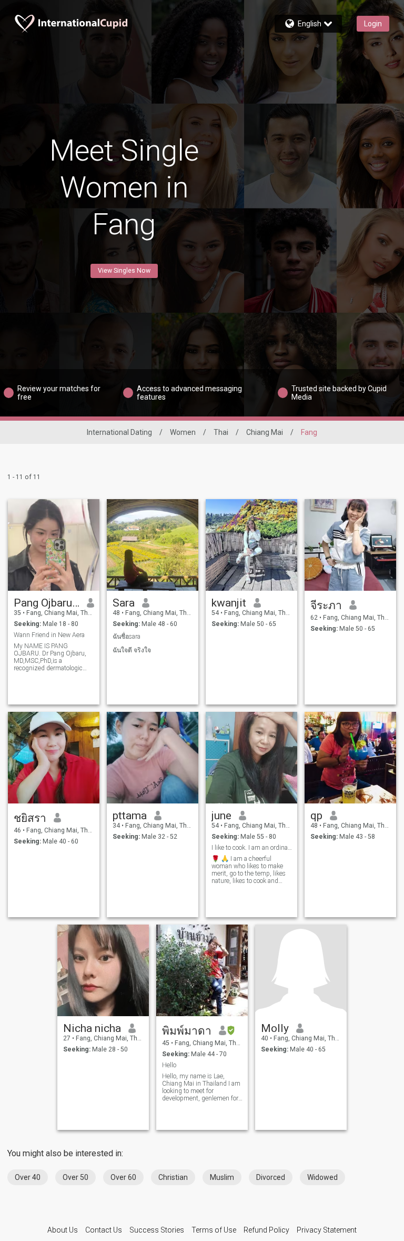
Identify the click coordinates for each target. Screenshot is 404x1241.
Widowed (322, 1177)
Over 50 (75, 1177)
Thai (221, 432)
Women (183, 432)
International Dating (119, 432)
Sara (124, 603)
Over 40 (28, 1177)
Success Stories (156, 1230)
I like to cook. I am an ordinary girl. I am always (251, 847)
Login (373, 23)
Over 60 (123, 1177)
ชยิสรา (30, 818)
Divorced (270, 1177)
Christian (173, 1177)
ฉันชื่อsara (126, 636)
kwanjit (228, 603)
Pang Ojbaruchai (46, 603)
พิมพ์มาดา (186, 1031)
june (221, 815)
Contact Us (103, 1230)
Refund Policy (266, 1230)
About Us (62, 1230)
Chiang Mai (264, 432)
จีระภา (326, 605)
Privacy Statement (327, 1230)
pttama (130, 815)
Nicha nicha (92, 1028)
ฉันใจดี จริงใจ (132, 650)
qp (316, 815)
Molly (275, 1028)
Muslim (222, 1177)
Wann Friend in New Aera (49, 635)
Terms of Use (213, 1230)
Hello (169, 1065)
